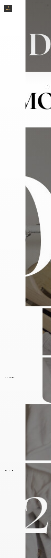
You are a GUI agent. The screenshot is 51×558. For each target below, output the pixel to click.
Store (31, 2)
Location (42, 2)
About (36, 2)
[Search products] (47, 86)
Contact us (41, 4)
